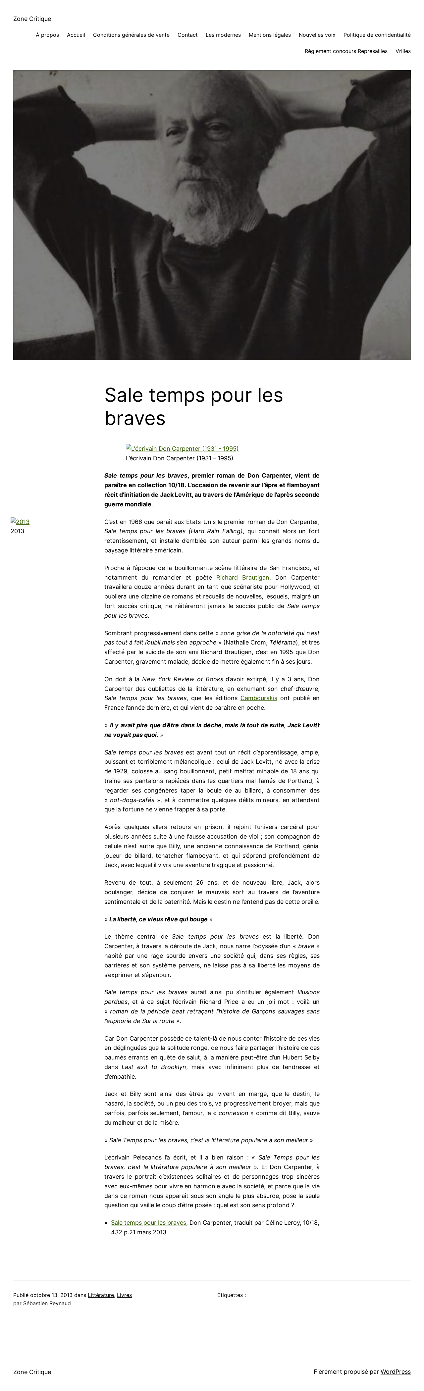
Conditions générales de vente (131, 34)
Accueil (76, 34)
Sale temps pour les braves (148, 1222)
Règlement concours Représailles (346, 51)
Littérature (101, 1295)
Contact (188, 34)
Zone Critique (32, 18)
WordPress (396, 1371)
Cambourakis (258, 698)
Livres (124, 1295)
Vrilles (403, 51)
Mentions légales (270, 34)
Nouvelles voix (317, 34)
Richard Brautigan (242, 577)
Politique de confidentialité (377, 34)
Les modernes (223, 34)
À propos (47, 34)
